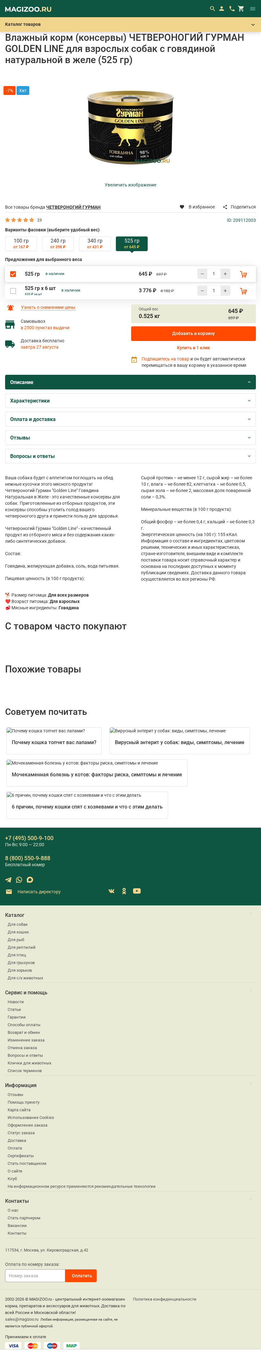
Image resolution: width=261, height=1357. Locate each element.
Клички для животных (29, 1063)
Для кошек (18, 932)
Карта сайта (19, 1109)
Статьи (14, 1009)
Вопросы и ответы (25, 1055)
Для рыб (16, 939)
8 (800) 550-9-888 (27, 858)
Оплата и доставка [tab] (33, 419)
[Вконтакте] (111, 891)
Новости (16, 1001)
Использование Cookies (31, 1117)
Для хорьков (20, 970)
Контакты (17, 1233)
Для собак (18, 924)
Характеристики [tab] (30, 401)
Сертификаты (21, 1155)
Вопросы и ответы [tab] (32, 456)
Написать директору (39, 891)
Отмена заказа (22, 1047)
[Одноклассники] (124, 891)
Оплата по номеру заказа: (32, 1264)
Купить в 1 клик (193, 347)
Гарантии (17, 1017)
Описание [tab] (21, 382)
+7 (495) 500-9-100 (29, 838)
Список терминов (25, 1070)
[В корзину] (243, 274)
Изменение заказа (26, 1040)
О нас (13, 1210)
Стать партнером (24, 1217)
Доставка (17, 1140)
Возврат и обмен (24, 1032)
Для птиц (17, 955)
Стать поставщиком (27, 1163)
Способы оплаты (24, 1024)
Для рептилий (22, 947)
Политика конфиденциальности (164, 1299)
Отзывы (15, 1094)
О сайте (15, 1171)
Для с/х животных (25, 978)
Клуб (12, 1178)
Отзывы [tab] (20, 438)
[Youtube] (137, 891)
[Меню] (253, 8)
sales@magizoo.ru (22, 1319)
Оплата (15, 1148)
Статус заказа (21, 1132)
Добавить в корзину (193, 333)
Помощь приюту (23, 1102)
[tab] (21, 243)
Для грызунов (21, 962)
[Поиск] (212, 8)
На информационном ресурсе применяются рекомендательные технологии (82, 1186)
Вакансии (17, 1225)
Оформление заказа (27, 1125)
